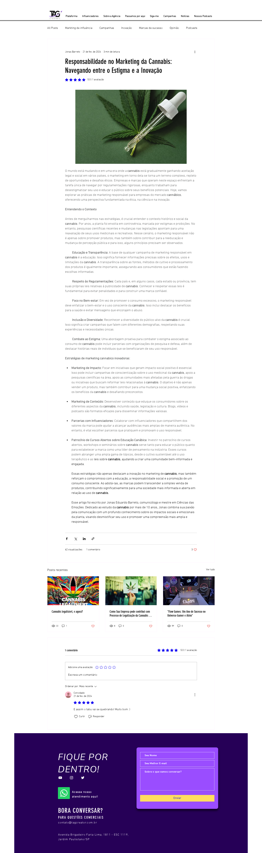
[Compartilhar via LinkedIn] (84, 538)
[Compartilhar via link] (93, 538)
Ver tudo (210, 569)
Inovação (126, 28)
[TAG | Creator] (64, 793)
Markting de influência (78, 28)
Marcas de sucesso (151, 28)
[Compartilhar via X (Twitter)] (75, 538)
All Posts (52, 28)
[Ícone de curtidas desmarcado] (76, 716)
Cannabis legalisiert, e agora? (67, 612)
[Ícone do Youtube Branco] (60, 778)
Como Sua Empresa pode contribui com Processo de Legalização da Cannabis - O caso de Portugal (131, 613)
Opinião (174, 28)
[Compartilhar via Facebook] (66, 538)
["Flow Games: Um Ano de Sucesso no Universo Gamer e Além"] (189, 590)
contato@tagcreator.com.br (77, 823)
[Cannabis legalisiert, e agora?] (73, 590)
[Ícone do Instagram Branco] (71, 778)
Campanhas (106, 28)
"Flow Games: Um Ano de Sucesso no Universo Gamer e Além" (186, 613)
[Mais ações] (195, 52)
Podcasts (191, 28)
